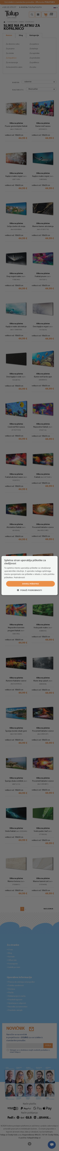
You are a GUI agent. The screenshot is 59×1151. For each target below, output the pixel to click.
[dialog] (30, 575)
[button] (29, 590)
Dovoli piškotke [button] (30, 583)
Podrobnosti (19, 577)
